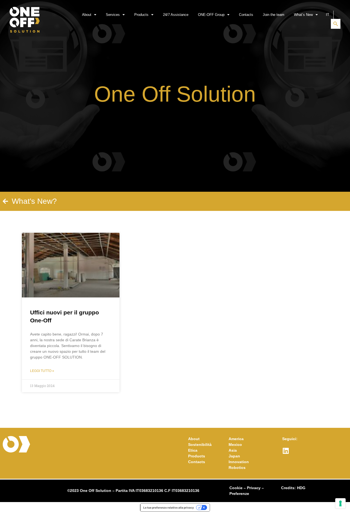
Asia (233, 450)
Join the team (273, 15)
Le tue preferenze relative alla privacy (168, 507)
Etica (192, 450)
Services (113, 15)
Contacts (246, 15)
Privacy (254, 488)
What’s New (303, 15)
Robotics (237, 467)
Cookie (236, 488)
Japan (234, 456)
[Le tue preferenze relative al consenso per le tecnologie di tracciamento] (340, 503)
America (236, 439)
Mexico (235, 444)
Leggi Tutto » (42, 371)
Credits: (293, 488)
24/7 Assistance (175, 15)
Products (141, 15)
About (86, 15)
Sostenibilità (200, 444)
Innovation (239, 462)
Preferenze (239, 493)
